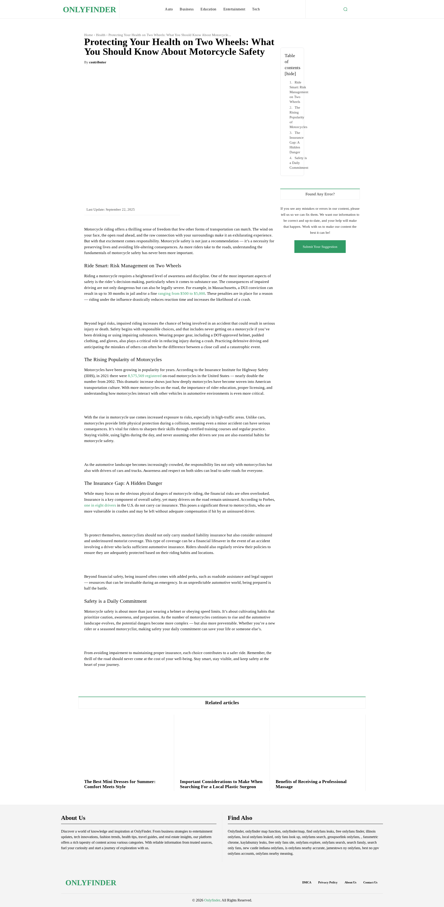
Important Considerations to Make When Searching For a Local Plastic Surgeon (221, 784)
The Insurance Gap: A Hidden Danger (297, 142)
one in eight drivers (100, 505)
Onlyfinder (212, 900)
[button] (345, 9)
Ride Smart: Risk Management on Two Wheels (299, 92)
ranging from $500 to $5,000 (181, 293)
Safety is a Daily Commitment (299, 162)
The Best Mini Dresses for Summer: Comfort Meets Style (120, 784)
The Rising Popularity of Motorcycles (298, 117)
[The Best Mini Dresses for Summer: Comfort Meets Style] (126, 744)
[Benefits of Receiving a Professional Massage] (318, 744)
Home (88, 35)
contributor (97, 62)
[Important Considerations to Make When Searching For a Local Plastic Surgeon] (222, 744)
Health (100, 35)
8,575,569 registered (145, 376)
